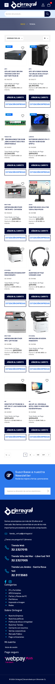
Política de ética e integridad (20, 622)
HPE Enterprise (15, 593)
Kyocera (7, 270)
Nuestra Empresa (16, 616)
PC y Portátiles (15, 590)
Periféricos (13, 599)
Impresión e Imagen (17, 602)
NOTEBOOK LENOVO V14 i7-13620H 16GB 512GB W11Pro (39, 141)
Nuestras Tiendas (16, 625)
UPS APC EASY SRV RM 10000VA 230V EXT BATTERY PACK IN (13, 74)
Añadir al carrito (15, 97)
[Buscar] (48, 14)
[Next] (49, 455)
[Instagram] (10, 582)
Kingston (7, 137)
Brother (7, 204)
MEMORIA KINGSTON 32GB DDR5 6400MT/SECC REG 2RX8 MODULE (14, 141)
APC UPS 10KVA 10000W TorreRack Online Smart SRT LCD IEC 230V (38, 74)
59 (43, 455)
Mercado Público (15, 634)
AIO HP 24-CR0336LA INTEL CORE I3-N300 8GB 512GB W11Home (39, 406)
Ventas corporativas (17, 631)
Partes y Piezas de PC (18, 596)
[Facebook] (5, 582)
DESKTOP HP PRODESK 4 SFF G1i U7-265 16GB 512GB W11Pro (15, 406)
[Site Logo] (23, 5)
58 (38, 455)
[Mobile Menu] (6, 5)
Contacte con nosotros (18, 628)
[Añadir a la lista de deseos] (23, 48)
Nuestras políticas (16, 619)
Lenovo (31, 137)
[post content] (15, 55)
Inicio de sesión (11, 647)
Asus (30, 204)
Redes (11, 605)
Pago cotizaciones (16, 637)
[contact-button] (48, 491)
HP (30, 270)
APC (5, 69)
